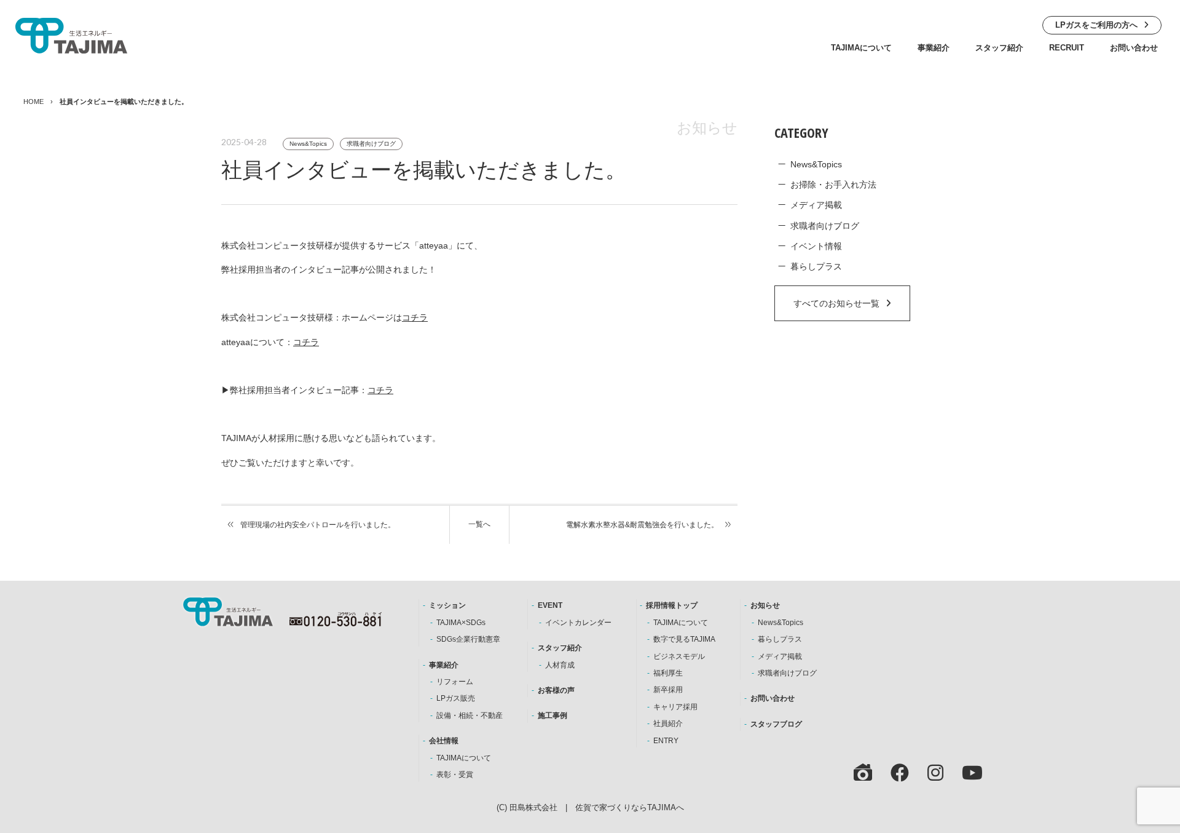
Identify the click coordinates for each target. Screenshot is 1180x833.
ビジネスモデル (679, 656)
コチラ (415, 317)
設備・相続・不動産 (469, 715)
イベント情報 (816, 246)
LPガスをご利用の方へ (1096, 25)
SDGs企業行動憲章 (468, 639)
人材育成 (560, 665)
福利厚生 (668, 673)
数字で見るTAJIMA (684, 639)
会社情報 (443, 740)
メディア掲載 (816, 205)
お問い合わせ (1134, 47)
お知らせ (765, 605)
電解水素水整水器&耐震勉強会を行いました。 (642, 524)
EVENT (550, 605)
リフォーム (454, 681)
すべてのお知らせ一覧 (836, 303)
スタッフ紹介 (999, 47)
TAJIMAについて (861, 47)
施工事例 (552, 715)
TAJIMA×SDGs (461, 622)
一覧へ (479, 524)
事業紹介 (934, 47)
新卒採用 (668, 689)
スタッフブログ (776, 724)
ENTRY (665, 740)
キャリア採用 (675, 707)
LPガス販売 (455, 698)
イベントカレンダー (578, 622)
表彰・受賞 (454, 774)
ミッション (447, 605)
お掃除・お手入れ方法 (833, 184)
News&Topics (308, 143)
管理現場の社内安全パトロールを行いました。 (317, 524)
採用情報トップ (672, 605)
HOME (33, 101)
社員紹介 (668, 723)
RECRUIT (1066, 47)
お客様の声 (556, 690)
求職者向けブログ (371, 143)
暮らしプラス (816, 266)
